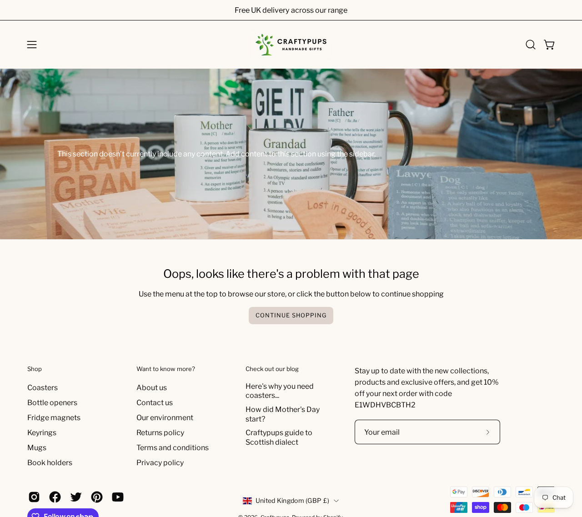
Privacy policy (160, 462)
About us (151, 387)
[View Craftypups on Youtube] (118, 497)
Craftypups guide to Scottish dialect (279, 437)
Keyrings (41, 432)
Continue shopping (291, 315)
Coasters (42, 387)
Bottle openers (52, 402)
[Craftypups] (291, 44)
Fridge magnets (53, 417)
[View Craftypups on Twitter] (76, 497)
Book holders (49, 462)
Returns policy (160, 432)
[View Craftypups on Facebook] (55, 497)
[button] (530, 44)
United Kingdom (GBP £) (292, 500)
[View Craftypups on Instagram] (34, 497)
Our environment (164, 417)
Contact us (154, 402)
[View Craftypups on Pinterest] (97, 497)
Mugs (36, 447)
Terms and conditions (172, 447)
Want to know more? (165, 368)
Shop (34, 368)
